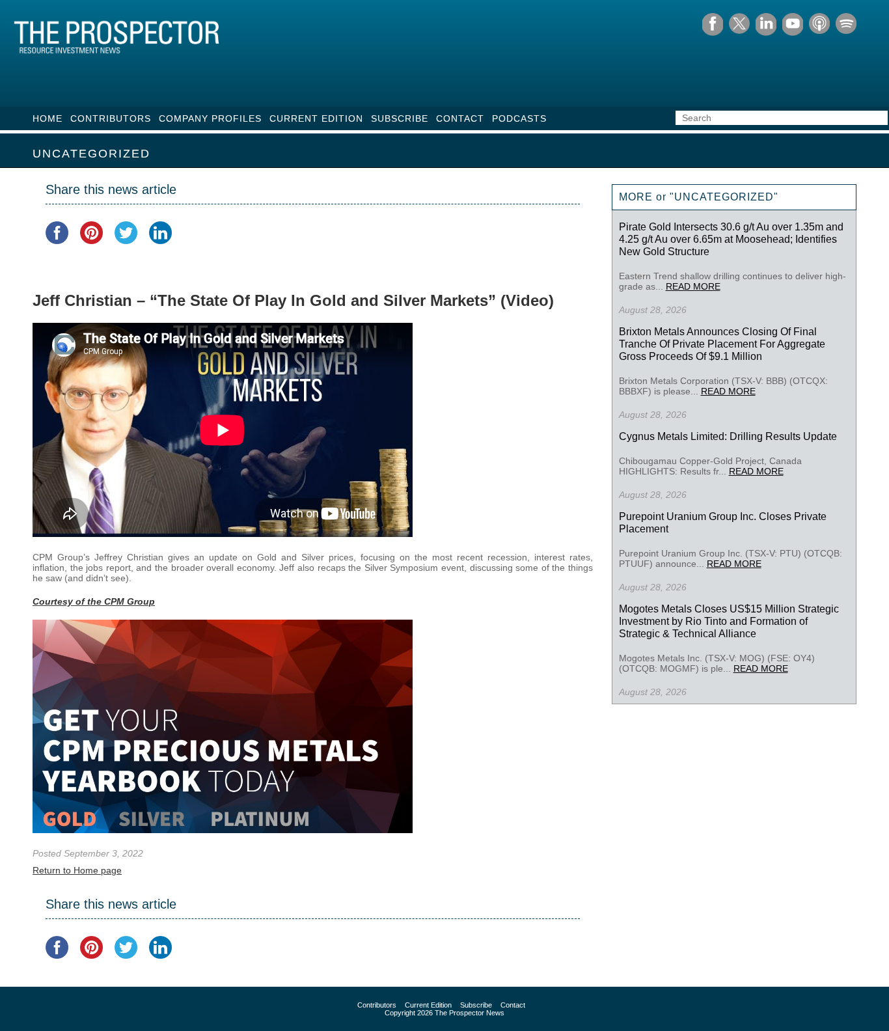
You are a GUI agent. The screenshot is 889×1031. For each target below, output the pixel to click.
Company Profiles (210, 118)
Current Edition (316, 118)
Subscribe (399, 118)
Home (47, 118)
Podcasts (519, 118)
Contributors (110, 118)
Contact (460, 118)
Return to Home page (77, 870)
